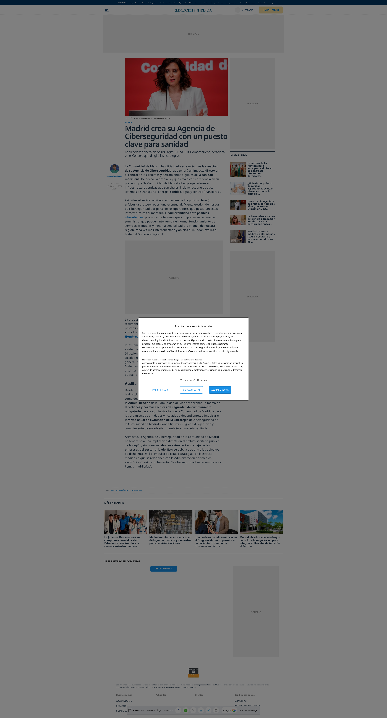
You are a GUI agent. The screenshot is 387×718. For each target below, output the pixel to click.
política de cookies (208, 351)
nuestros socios (187, 332)
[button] (193, 380)
